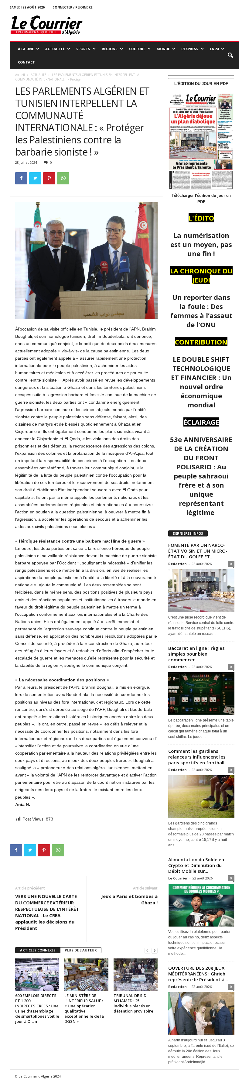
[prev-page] (147, 950)
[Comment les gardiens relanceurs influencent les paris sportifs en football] (201, 796)
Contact (26, 62)
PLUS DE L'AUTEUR (81, 950)
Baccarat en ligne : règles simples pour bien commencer (196, 654)
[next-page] (155, 950)
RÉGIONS (110, 48)
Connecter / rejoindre (73, 7)
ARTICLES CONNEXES (38, 950)
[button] (230, 55)
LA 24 (214, 48)
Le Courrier (178, 878)
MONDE (163, 48)
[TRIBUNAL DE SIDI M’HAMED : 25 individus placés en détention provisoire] (136, 974)
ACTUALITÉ (55, 48)
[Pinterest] (49, 178)
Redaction (177, 563)
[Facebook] (21, 178)
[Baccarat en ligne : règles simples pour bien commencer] (201, 693)
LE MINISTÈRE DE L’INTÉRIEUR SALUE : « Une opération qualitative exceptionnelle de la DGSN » (84, 1008)
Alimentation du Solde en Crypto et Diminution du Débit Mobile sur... (196, 865)
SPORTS (83, 48)
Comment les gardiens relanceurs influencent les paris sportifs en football (197, 757)
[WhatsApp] (63, 178)
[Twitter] (35, 178)
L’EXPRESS (189, 48)
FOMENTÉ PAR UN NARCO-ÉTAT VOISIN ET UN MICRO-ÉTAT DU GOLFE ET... (197, 551)
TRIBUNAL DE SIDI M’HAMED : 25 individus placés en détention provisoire (133, 1003)
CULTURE (137, 48)
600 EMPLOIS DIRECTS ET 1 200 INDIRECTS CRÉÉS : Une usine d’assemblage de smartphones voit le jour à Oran (37, 1008)
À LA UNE (26, 48)
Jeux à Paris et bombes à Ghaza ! (129, 899)
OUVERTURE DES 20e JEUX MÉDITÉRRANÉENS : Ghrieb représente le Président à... (198, 973)
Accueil (20, 75)
